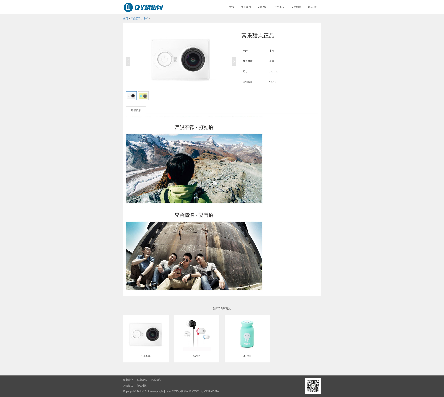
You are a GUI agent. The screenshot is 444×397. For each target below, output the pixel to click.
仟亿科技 (142, 385)
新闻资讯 (262, 7)
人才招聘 (296, 7)
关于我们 (246, 7)
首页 (231, 7)
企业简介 (128, 379)
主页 (125, 18)
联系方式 (156, 379)
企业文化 (142, 379)
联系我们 (312, 7)
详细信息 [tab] (136, 110)
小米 (145, 18)
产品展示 (279, 7)
